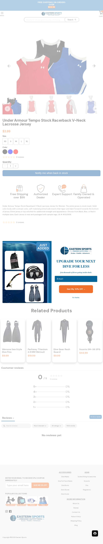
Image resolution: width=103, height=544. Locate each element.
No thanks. (76, 298)
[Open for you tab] (95, 533)
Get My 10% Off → (76, 289)
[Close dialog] (97, 244)
